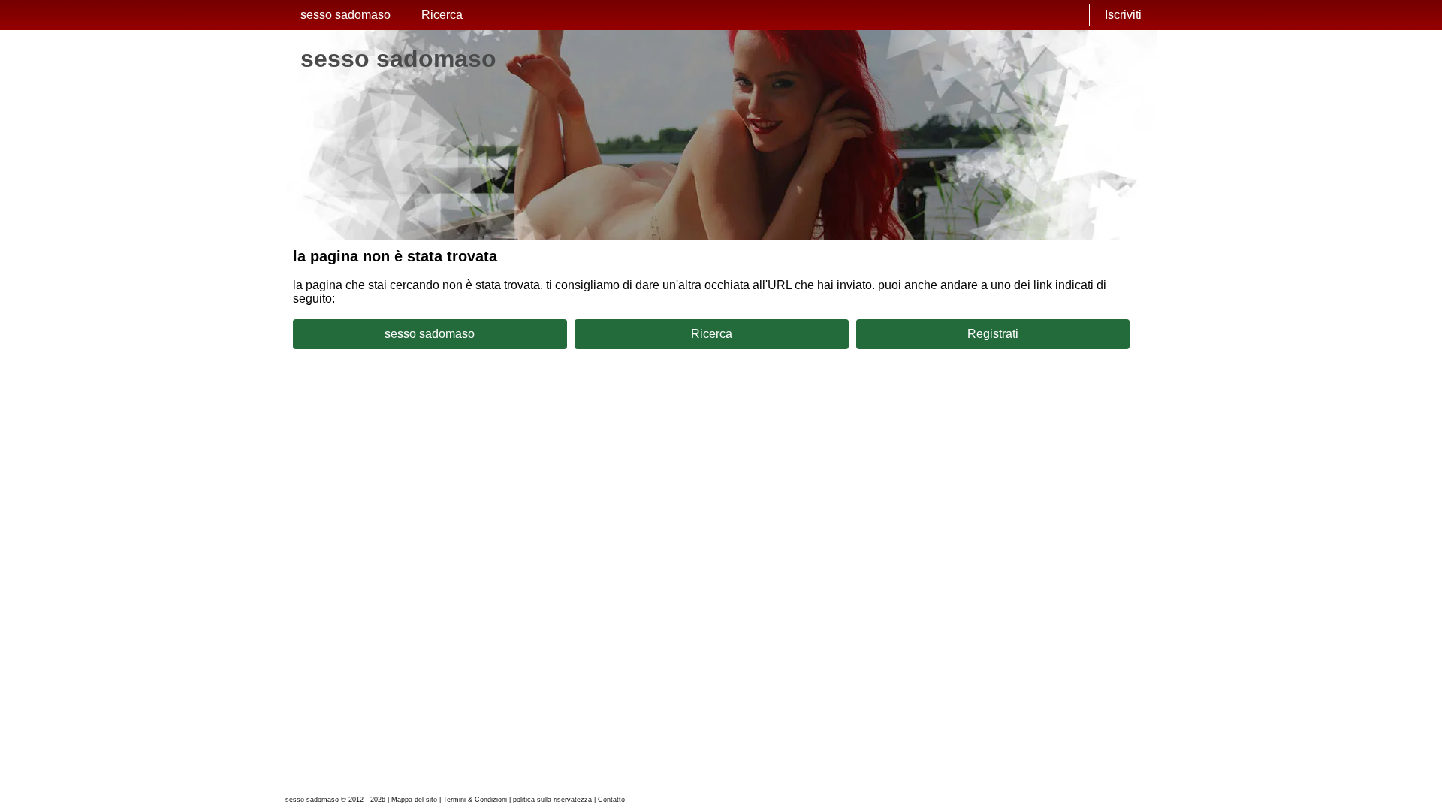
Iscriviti (1123, 14)
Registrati (992, 333)
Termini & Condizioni (475, 799)
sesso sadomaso (345, 14)
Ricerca (442, 14)
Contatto (611, 799)
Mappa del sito (414, 799)
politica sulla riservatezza (552, 799)
